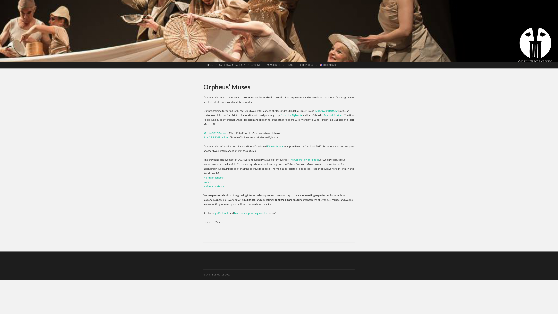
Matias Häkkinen (333, 115)
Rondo (207, 181)
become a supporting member (251, 213)
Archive (256, 65)
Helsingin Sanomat (214, 177)
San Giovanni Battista (232, 65)
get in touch (222, 213)
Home (210, 65)
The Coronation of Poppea (304, 159)
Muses (290, 65)
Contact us (307, 65)
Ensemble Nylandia (291, 115)
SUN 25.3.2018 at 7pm (215, 137)
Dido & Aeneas (275, 146)
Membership (273, 65)
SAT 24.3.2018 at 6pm (215, 133)
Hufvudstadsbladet (214, 186)
